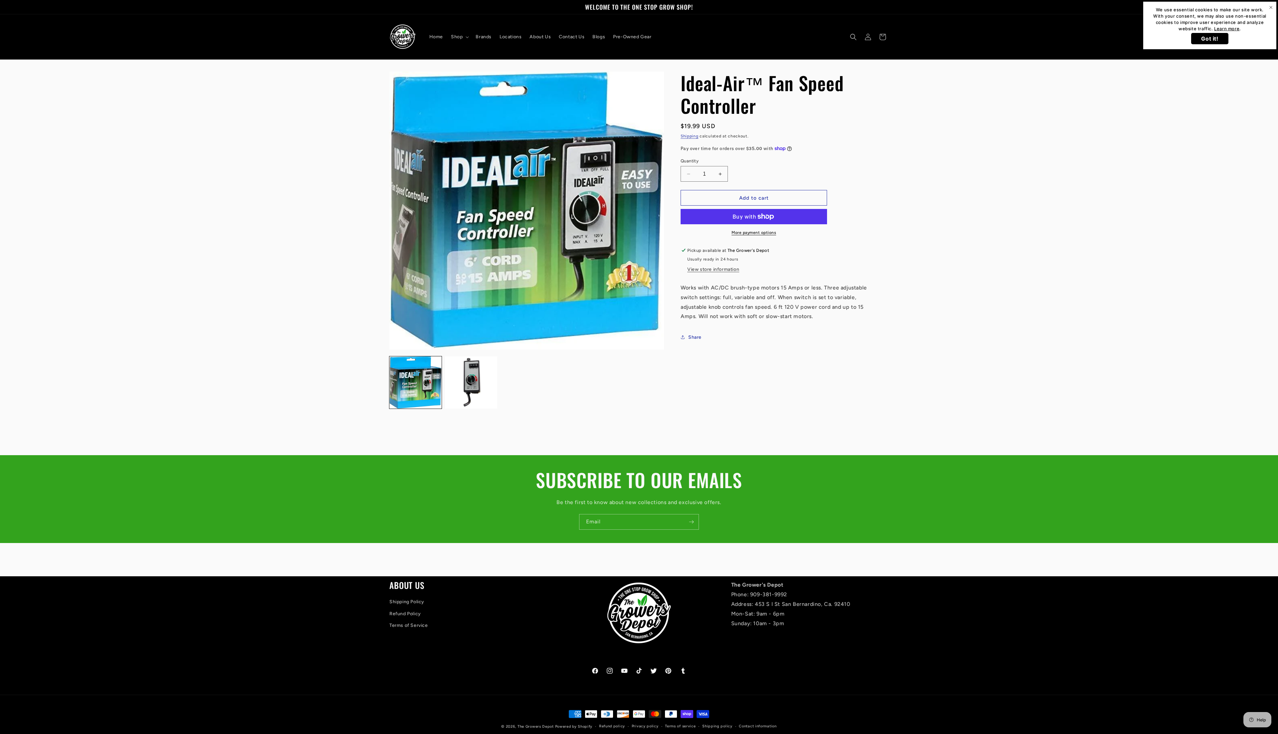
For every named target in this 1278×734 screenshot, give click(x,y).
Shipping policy (717, 726)
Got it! (1209, 38)
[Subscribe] (691, 522)
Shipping (690, 136)
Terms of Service (408, 625)
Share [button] (695, 337)
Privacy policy (645, 726)
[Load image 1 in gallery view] (415, 382)
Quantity (690, 160)
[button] (459, 37)
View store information (713, 269)
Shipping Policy (406, 602)
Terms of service (680, 726)
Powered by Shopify (574, 726)
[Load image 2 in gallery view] (471, 382)
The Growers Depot (536, 726)
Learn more (1226, 28)
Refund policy (612, 726)
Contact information (757, 726)
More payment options (754, 232)
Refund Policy (405, 614)
